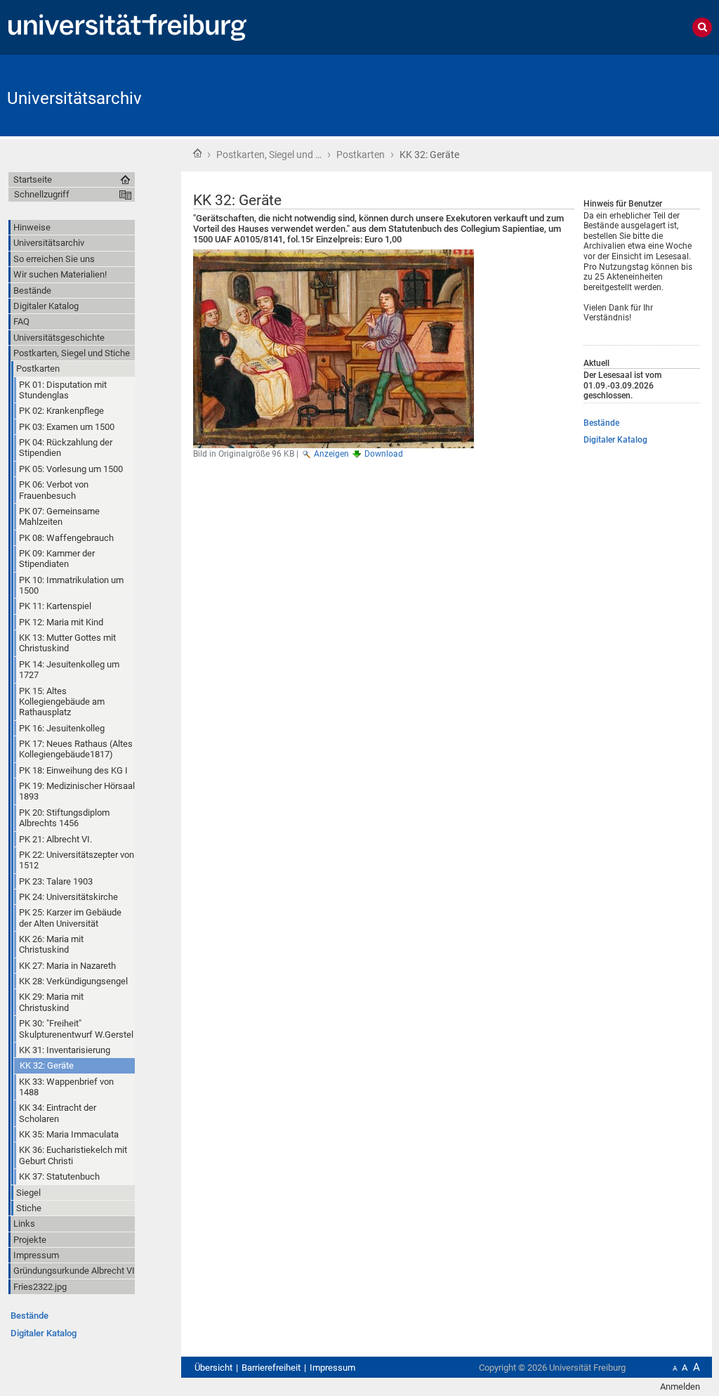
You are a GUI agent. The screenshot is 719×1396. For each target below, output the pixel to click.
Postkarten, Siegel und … (269, 154)
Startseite (197, 153)
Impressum (332, 1367)
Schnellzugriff (42, 194)
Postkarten (360, 154)
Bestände (601, 423)
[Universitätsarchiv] (643, 94)
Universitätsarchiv (74, 98)
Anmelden (680, 1386)
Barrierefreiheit (271, 1367)
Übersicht (213, 1367)
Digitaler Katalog (615, 440)
